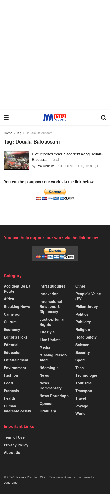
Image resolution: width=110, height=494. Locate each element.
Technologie (86, 375)
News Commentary (51, 385)
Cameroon (13, 314)
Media (45, 347)
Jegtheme (11, 482)
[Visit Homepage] (54, 117)
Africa (9, 298)
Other (80, 286)
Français (11, 390)
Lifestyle (47, 331)
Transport (83, 390)
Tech (79, 367)
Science (82, 344)
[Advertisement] (55, 55)
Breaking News (17, 306)
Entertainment (16, 359)
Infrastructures (52, 286)
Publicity (83, 321)
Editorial (11, 344)
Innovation (49, 293)
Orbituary (48, 410)
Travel (80, 398)
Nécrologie (49, 367)
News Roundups (54, 395)
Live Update (50, 339)
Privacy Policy (16, 444)
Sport (80, 359)
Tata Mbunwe (45, 166)
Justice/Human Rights (53, 322)
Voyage (81, 405)
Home (8, 133)
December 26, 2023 (76, 166)
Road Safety (86, 337)
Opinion (47, 403)
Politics (82, 314)
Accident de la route (17, 288)
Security (82, 352)
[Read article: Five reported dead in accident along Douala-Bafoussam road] (16, 160)
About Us (12, 452)
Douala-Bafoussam (39, 133)
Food (8, 382)
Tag (18, 133)
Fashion (11, 375)
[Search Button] (103, 117)
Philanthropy (86, 306)
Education (13, 352)
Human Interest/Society (17, 408)
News (44, 375)
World (80, 413)
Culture (10, 321)
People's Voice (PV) (88, 296)
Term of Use (14, 437)
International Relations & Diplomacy (51, 306)
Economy (12, 329)
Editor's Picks (16, 337)
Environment (15, 367)
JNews (19, 477)
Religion (82, 329)
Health (9, 398)
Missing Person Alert (53, 357)
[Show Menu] (6, 117)
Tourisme (83, 382)
